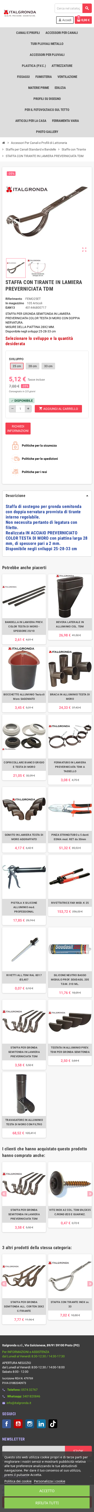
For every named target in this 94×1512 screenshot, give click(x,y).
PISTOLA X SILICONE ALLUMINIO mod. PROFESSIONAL (24, 907)
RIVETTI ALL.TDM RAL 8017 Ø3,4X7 (24, 977)
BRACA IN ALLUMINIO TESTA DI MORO (70, 696)
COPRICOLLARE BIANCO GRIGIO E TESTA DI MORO (24, 764)
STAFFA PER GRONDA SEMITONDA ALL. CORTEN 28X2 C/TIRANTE (24, 1306)
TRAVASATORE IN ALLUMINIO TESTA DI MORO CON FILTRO (24, 1122)
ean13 (10, 307)
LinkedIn (41, 1423)
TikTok (53, 1423)
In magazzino (14, 303)
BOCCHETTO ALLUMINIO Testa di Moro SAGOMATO (24, 696)
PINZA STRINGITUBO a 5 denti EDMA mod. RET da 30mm (70, 837)
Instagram (29, 1423)
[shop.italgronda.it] (20, 13)
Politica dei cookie (17, 1481)
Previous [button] (4, 1194)
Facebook (6, 1423)
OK (80, 1451)
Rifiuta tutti (47, 1503)
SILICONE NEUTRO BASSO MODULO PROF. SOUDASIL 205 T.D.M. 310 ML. (70, 980)
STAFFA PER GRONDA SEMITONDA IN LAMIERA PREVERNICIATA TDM (24, 1052)
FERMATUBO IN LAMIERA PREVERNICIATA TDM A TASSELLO (70, 767)
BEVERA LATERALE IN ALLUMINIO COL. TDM (70, 624)
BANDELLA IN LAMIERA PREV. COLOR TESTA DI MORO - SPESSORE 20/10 (24, 626)
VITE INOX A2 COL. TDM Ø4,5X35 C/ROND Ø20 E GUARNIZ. (70, 1212)
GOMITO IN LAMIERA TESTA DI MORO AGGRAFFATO (24, 837)
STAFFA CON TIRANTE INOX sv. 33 (70, 1304)
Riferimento (13, 299)
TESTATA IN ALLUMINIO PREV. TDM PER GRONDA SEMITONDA (70, 1050)
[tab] (47, 495)
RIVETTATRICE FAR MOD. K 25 (70, 902)
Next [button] (90, 1194)
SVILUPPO (16, 359)
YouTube (18, 1423)
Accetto (47, 1490)
